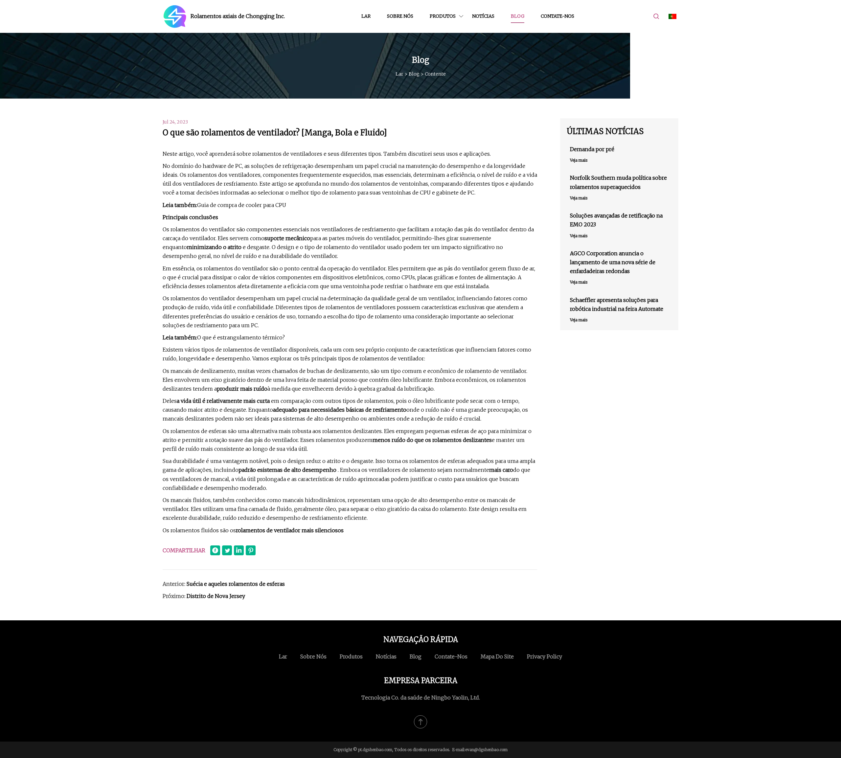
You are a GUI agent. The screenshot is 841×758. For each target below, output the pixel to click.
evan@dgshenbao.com (486, 749)
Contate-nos (557, 16)
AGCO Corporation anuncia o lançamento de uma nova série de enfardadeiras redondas (612, 262)
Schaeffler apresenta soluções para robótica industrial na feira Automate (616, 304)
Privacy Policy (544, 656)
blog (517, 16)
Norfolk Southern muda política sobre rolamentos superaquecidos (618, 182)
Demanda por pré (592, 149)
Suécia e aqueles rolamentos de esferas (236, 584)
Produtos (443, 16)
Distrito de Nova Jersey (216, 596)
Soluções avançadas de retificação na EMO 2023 (616, 220)
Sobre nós (400, 16)
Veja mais (578, 160)
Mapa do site (497, 656)
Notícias (483, 16)
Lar (366, 16)
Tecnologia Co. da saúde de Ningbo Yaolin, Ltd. (420, 697)
